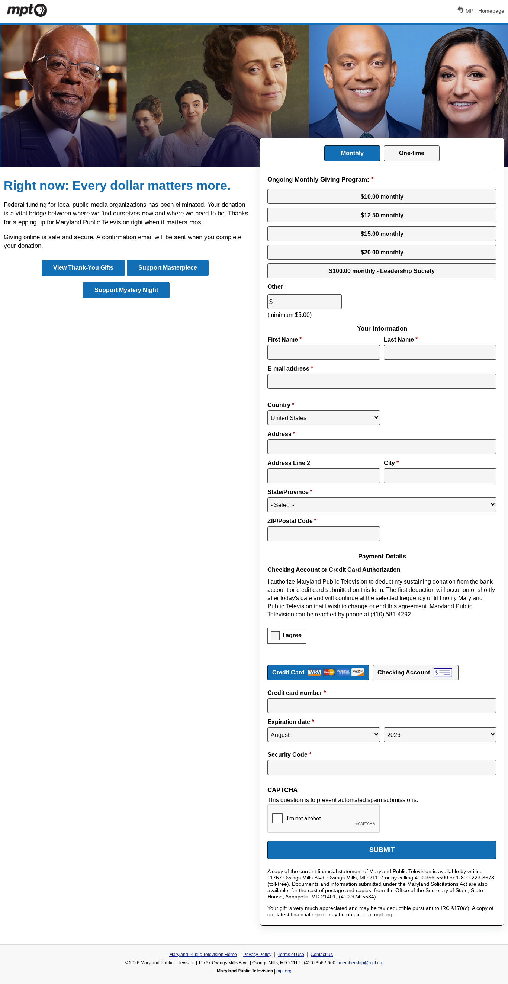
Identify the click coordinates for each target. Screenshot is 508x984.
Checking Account (403, 672)
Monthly (352, 153)
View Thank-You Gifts (83, 268)
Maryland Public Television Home (203, 954)
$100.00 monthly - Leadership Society (382, 271)
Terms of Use (291, 954)
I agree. (293, 635)
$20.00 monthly (382, 252)
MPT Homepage (485, 11)
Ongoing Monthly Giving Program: (320, 179)
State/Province (289, 492)
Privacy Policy (257, 954)
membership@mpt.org (361, 962)
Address (281, 434)
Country (280, 405)
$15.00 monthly (382, 234)
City (391, 463)
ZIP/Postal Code (291, 521)
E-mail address (290, 368)
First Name (284, 339)
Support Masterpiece (167, 268)
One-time (411, 153)
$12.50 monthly (382, 215)
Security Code (289, 754)
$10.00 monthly (382, 196)
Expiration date (290, 722)
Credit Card (288, 672)
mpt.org (284, 971)
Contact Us (322, 954)
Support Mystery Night (126, 290)
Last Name (401, 339)
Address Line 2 (288, 463)
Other (275, 286)
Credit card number (296, 693)
